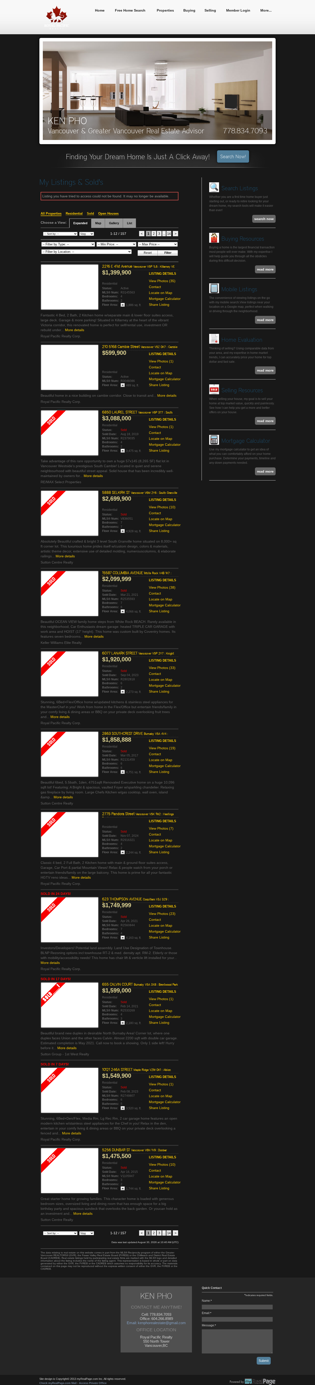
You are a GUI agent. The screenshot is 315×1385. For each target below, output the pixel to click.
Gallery (114, 223)
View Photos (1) (161, 361)
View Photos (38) (162, 587)
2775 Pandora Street (138, 816)
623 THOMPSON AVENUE (135, 901)
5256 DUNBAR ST (134, 1150)
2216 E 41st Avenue (138, 266)
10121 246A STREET (136, 1069)
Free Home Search (130, 10)
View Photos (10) (162, 507)
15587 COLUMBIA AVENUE (136, 575)
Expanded (80, 223)
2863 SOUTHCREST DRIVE (135, 735)
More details (74, 330)
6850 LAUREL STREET (137, 414)
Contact (155, 287)
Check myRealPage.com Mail (58, 1383)
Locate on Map (160, 293)
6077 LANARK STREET (138, 653)
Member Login (238, 10)
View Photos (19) (162, 748)
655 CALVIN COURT (140, 984)
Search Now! (233, 156)
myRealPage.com (253, 1382)
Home (100, 10)
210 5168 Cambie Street (139, 346)
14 (169, 234)
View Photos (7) (161, 828)
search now (264, 219)
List (129, 223)
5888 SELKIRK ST (139, 492)
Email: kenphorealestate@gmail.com (156, 1323)
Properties (165, 10)
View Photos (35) (162, 281)
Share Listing (159, 305)
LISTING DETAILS (162, 273)
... (164, 234)
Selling (210, 10)
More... (266, 10)
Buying (189, 10)
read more (265, 269)
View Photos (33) (162, 668)
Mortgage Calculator (165, 299)
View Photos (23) (162, 914)
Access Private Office (93, 1383)
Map (98, 223)
